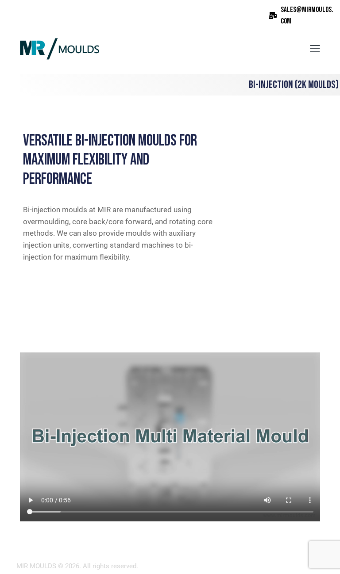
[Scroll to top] (323, 557)
